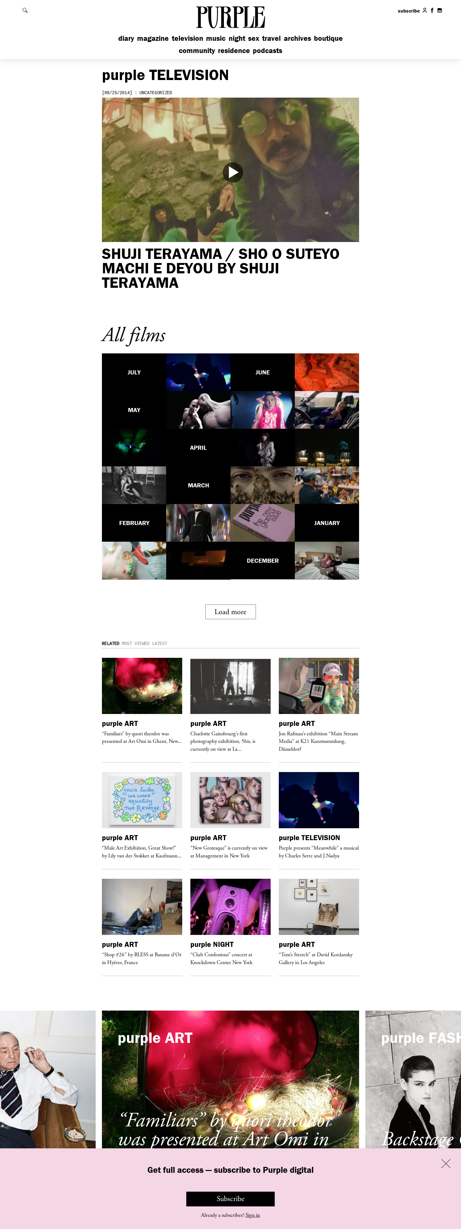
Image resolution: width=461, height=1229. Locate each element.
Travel (271, 38)
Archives (297, 38)
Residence (234, 50)
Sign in (253, 1215)
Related (110, 643)
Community (197, 50)
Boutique (328, 38)
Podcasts (267, 50)
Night (237, 38)
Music (215, 38)
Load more (230, 612)
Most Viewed (136, 643)
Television (187, 38)
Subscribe (231, 1199)
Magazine (153, 38)
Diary (126, 38)
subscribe (409, 10)
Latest (159, 643)
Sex (253, 38)
